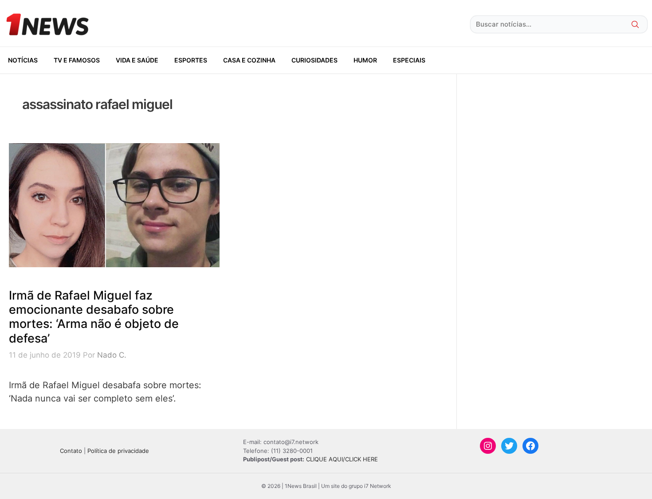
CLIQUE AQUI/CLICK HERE (342, 459)
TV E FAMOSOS (77, 60)
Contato (71, 450)
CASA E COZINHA (249, 60)
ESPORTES (190, 60)
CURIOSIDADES (314, 60)
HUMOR (365, 60)
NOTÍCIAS (23, 60)
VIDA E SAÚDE (137, 60)
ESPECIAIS (409, 60)
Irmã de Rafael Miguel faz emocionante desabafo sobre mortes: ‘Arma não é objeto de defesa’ (94, 317)
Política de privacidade (118, 450)
